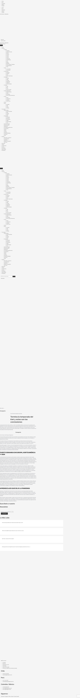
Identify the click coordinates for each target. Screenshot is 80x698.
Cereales (5, 208)
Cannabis (7, 104)
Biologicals (3, 150)
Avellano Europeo (9, 51)
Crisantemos (8, 98)
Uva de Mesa (8, 192)
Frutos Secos (6, 71)
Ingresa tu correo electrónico (6, 511)
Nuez (7, 74)
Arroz (7, 88)
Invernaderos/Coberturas (8, 127)
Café (7, 105)
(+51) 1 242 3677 (5, 680)
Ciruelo (7, 56)
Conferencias (4, 145)
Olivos (5, 102)
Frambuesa (8, 58)
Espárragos (8, 81)
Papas (7, 79)
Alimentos (5, 134)
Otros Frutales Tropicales (10, 64)
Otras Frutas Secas (9, 75)
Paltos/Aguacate (9, 65)
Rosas (7, 97)
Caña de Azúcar (8, 91)
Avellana (7, 73)
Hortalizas (5, 200)
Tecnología (3, 109)
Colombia (3, 3)
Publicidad (3, 271)
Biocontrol (8, 118)
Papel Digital (4, 149)
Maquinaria (6, 126)
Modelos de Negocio (7, 141)
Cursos (3, 146)
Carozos (7, 54)
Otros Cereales (8, 89)
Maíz (7, 87)
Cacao (7, 106)
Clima (7, 114)
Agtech (5, 129)
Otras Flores (8, 224)
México (3, 4)
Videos (3, 144)
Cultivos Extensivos (7, 90)
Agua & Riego (6, 110)
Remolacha (8, 94)
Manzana (7, 63)
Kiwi (7, 184)
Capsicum (8, 82)
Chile (3, 1)
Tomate (7, 78)
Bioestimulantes (6, 125)
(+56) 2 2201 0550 (6, 673)
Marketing (5, 263)
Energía (7, 113)
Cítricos (7, 57)
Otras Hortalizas (9, 83)
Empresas (3, 143)
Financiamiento (6, 138)
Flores (5, 96)
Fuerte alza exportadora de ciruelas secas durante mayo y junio (12, 522)
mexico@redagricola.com (7, 689)
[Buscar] (14, 276)
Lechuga (7, 80)
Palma (7, 216)
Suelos (5, 130)
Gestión (3, 136)
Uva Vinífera (8, 70)
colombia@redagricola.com (7, 688)
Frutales (5, 49)
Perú (2, 2)
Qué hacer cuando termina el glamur (8, 538)
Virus (7, 122)
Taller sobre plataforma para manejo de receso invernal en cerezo (13, 530)
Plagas (7, 120)
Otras (5, 135)
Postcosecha (6, 128)
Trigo (7, 86)
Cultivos (3, 48)
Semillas (5, 255)
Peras (7, 66)
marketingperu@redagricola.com (8, 681)
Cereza (7, 55)
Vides (5, 67)
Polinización (8, 119)
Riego (7, 112)
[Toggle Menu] (1, 45)
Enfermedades (8, 121)
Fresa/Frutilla (8, 59)
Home (3, 47)
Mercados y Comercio (7, 137)
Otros (5, 103)
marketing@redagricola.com (7, 674)
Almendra (7, 72)
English (3, 5)
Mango (7, 62)
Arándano (7, 50)
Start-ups (5, 142)
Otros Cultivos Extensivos (10, 95)
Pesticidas (8, 117)
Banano (7, 176)
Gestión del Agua (9, 111)
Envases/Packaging (7, 133)
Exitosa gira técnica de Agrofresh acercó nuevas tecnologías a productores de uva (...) (16, 546)
